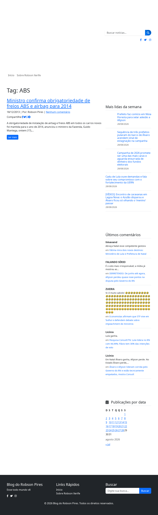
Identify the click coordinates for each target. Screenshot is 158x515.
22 (125, 426)
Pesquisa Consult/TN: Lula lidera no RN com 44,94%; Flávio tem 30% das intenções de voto (128, 344)
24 (110, 430)
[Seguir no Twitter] (145, 40)
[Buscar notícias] (148, 32)
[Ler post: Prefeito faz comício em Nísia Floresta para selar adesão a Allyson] (110, 117)
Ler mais (12, 137)
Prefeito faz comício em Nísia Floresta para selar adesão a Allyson (134, 117)
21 (122, 426)
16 (107, 426)
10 (110, 422)
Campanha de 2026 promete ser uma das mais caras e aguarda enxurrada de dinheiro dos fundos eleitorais (133, 158)
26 (116, 430)
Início (11, 75)
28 (122, 430)
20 (119, 426)
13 (119, 422)
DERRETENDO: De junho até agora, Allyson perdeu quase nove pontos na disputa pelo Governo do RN (125, 277)
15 (125, 422)
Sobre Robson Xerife (29, 75)
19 (116, 426)
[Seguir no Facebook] (141, 40)
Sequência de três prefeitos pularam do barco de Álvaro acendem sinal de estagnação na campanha (133, 136)
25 (113, 430)
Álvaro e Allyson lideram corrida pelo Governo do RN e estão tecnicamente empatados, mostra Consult (127, 370)
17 (110, 426)
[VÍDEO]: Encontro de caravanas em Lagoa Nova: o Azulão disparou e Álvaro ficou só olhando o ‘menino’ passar (126, 199)
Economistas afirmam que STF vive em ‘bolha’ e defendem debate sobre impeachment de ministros (127, 320)
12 (116, 422)
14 (122, 422)
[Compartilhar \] (22, 117)
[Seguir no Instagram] (150, 40)
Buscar (145, 490)
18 (113, 426)
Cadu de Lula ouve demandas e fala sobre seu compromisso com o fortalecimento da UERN (126, 179)
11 (113, 422)
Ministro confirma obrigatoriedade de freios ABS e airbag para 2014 (48, 103)
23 (107, 430)
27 (119, 430)
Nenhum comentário (58, 112)
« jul (108, 444)
